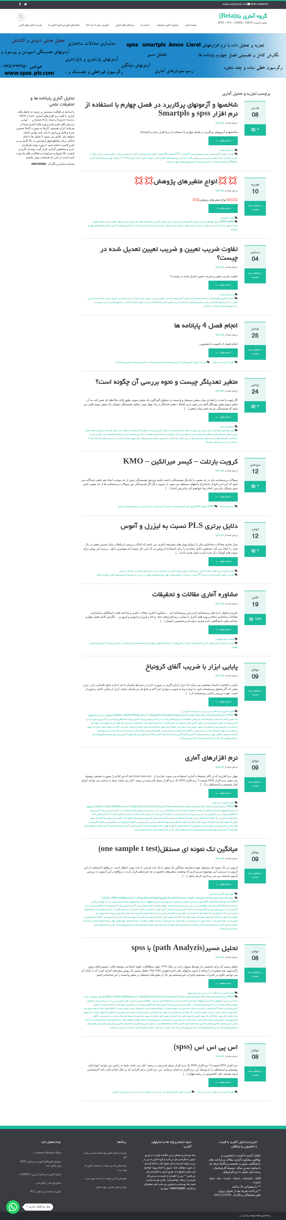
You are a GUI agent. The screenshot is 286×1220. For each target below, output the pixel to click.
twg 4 (221, 715)
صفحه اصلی (191, 25)
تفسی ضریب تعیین (205, 154)
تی (231, 913)
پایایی (149, 719)
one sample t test (191, 898)
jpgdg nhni (166, 898)
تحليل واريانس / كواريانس (48, 1183)
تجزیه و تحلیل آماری (225, 154)
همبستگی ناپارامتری (197, 738)
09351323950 (227, 222)
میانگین (144, 734)
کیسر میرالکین (138, 506)
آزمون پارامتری (197, 902)
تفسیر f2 (191, 154)
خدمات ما (145, 25)
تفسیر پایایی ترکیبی (119, 154)
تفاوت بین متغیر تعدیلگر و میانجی (112, 430)
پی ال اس (205, 814)
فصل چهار (125, 921)
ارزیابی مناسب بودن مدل (131, 1001)
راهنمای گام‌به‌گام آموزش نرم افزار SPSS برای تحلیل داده (40, 1163)
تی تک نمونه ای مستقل (116, 723)
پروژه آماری (139, 719)
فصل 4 (224, 734)
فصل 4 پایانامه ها (169, 643)
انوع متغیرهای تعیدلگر (224, 430)
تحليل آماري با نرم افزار (223, 362)
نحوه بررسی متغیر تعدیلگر (208, 438)
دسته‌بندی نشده (227, 150)
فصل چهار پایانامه (109, 158)
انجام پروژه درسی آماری (163, 719)
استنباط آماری (228, 298)
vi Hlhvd (229, 715)
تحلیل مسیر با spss (119, 1008)
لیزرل (153, 826)
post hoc (185, 715)
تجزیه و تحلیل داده (144, 909)
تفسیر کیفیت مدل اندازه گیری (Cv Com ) (139, 158)
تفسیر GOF (181, 154)
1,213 (258, 618)
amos (142, 715)
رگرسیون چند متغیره (180, 727)
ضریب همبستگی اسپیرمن (138, 730)
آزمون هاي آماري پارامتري (222, 894)
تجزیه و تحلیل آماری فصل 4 (142, 430)
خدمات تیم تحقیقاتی (225, 639)
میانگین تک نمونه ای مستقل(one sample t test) (168, 850)
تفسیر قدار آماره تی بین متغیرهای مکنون (179, 158)
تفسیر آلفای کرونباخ (154, 154)
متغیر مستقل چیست (199, 225)
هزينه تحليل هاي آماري (30, 25)
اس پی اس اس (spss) (206, 1048)
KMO (211, 506)
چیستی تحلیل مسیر (133, 1012)
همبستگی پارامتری (193, 829)
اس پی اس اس (159, 810)
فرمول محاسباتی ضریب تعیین (211, 302)
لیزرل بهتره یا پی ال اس (145, 575)
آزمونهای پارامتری (105, 715)
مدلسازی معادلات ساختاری (216, 162)
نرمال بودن (116, 734)
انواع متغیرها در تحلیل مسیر (193, 1004)
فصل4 (100, 921)
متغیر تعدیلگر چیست (221, 434)
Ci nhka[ (150, 715)
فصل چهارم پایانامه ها (149, 643)
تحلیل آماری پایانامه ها (155, 222)
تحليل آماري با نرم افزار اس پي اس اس (216, 711)
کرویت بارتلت (152, 506)
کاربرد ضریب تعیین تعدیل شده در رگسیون (136, 302)
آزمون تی (184, 902)
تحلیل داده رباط (147, 723)
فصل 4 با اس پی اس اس (138, 1092)
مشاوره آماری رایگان (115, 225)
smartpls (176, 806)
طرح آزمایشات (188, 826)
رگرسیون (130, 913)
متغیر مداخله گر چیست (220, 225)
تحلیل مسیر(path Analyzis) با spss (184, 949)
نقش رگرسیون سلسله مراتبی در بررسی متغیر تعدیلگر (119, 438)
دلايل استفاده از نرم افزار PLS (45, 1191)
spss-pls (219, 123)
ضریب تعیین (173, 730)
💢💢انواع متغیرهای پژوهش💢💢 (186, 182)
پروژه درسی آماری (109, 719)
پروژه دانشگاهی (126, 719)
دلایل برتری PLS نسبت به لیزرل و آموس (179, 527)
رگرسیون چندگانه (161, 727)
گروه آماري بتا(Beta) (243, 16)
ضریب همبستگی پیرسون (113, 730)
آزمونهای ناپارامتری (220, 810)
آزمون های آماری (188, 506)
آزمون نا (176, 902)
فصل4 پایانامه (107, 1020)
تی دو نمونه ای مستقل (188, 818)
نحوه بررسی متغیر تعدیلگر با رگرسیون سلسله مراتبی (171, 438)
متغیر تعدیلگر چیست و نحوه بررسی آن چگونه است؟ (167, 382)
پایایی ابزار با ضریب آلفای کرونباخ (192, 667)
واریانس (183, 738)
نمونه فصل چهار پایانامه (178, 162)
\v (123, 715)
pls (178, 715)
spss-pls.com (203, 715)
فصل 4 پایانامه (138, 921)
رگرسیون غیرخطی (183, 822)
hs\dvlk (163, 715)
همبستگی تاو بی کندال (218, 738)
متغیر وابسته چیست (160, 225)
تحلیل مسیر (133, 723)
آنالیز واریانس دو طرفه (217, 719)
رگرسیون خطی (145, 727)
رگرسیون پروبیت (198, 727)
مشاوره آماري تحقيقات (168, 25)
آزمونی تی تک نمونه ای (107, 902)
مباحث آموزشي (228, 218)
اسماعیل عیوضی (168, 905)
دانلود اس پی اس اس (161, 1092)
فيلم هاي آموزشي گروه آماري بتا (63, 25)
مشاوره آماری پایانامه (179, 734)
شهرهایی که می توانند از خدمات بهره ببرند (106, 1178)
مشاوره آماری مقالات (158, 734)
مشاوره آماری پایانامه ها (127, 362)
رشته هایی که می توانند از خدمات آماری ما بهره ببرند (106, 1168)
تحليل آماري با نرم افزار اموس (196, 571)
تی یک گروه (155, 913)
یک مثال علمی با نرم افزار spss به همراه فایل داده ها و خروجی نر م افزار (144, 1027)
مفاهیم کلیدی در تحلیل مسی (157, 1023)
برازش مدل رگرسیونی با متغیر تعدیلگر (195, 430)
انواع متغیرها (213, 222)
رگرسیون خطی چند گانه (127, 727)
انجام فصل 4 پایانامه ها (210, 298)
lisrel (174, 715)
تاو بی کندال (186, 814)
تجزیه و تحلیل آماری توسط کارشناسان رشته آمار (105, 1155)
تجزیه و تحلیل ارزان (176, 222)
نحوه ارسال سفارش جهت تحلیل (111, 1187)
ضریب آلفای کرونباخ (188, 730)
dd (157, 715)
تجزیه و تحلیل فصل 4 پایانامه (169, 723)
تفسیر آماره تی (137, 154)
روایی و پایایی (205, 730)
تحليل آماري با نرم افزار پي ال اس (165, 571)
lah (169, 715)
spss (193, 715)
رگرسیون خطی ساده (106, 727)
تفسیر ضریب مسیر (208, 158)
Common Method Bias (47, 1153)
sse (212, 715)
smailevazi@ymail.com (234, 4)
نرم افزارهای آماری (125, 25)
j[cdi (157, 898)
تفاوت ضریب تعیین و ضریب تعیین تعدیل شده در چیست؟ (151, 298)
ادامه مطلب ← (223, 140)
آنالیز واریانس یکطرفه (195, 719)
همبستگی (106, 734)
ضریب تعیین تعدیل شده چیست (108, 298)
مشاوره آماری (196, 162)
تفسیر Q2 (169, 154)
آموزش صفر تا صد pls (97, 25)
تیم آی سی (244, 1215)
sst (215, 715)
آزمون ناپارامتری (163, 902)
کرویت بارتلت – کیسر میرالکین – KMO (180, 462)
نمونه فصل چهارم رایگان (108, 575)
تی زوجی (226, 727)
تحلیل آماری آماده (206, 643)
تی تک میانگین (222, 913)
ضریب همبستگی (158, 730)
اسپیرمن (180, 719)
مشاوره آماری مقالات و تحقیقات (195, 595)
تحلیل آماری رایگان (187, 643)
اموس (140, 810)
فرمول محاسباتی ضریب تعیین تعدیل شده (176, 302)
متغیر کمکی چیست (113, 222)
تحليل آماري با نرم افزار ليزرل (133, 571)
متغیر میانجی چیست (179, 225)
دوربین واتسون (214, 727)
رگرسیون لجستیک (221, 730)
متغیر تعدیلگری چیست (133, 222)
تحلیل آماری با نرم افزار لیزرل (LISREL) (40, 1174)
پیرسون (96, 719)
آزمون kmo (202, 506)
